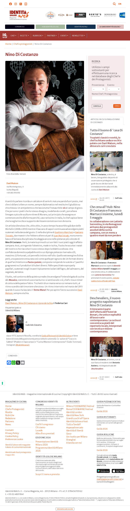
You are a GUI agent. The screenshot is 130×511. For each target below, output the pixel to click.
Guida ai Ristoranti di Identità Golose (57, 336)
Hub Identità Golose (50, 27)
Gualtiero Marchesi (64, 232)
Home (8, 44)
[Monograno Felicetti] (110, 15)
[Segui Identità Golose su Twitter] (20, 4)
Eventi (64, 36)
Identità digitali (81, 27)
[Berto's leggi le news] (95, 15)
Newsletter (77, 36)
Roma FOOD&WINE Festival (79, 409)
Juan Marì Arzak (61, 235)
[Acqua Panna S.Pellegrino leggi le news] (50, 15)
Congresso (20, 27)
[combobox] (106, 98)
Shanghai (71, 439)
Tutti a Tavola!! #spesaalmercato (74, 426)
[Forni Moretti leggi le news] (80, 15)
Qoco (68, 433)
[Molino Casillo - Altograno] (65, 15)
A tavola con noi (74, 442)
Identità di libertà (74, 430)
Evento (110, 85)
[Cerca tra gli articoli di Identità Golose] (115, 4)
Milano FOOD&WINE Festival (80, 406)
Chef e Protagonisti (14, 409)
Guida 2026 (102, 411)
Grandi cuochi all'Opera (77, 418)
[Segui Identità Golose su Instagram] (15, 4)
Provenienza (98, 85)
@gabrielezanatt (23, 345)
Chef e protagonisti (23, 44)
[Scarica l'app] (103, 471)
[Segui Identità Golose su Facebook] (10, 4)
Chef (13, 36)
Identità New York (75, 415)
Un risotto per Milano (76, 436)
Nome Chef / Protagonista (104, 94)
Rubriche (37, 36)
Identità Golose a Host (77, 421)
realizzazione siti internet (109, 479)
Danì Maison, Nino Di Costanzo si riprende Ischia (29, 303)
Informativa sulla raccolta (65, 509)
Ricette (23, 36)
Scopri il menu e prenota (47, 474)
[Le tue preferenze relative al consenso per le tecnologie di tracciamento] (2, 383)
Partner (51, 36)
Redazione (10, 418)
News (8, 424)
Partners (9, 421)
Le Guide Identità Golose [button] (110, 27)
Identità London (74, 412)
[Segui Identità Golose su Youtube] (26, 4)
